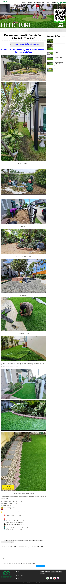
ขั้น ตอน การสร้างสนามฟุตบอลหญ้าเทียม (35, 540)
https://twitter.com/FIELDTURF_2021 (17, 524)
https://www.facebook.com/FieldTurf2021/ (19, 526)
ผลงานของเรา (37, 2)
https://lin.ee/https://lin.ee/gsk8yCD (16, 520)
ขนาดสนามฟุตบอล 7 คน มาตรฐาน (10, 540)
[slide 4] (33, 15)
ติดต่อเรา (54, 2)
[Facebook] (58, 3)
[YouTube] (63, 3)
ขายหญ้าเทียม (4, 542)
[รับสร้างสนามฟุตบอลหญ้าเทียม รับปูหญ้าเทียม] (5, 2)
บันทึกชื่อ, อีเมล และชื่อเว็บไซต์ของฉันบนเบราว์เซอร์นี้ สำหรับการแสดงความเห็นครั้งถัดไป (19, 563)
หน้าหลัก (24, 2)
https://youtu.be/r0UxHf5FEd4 (16, 522)
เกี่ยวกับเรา (30, 2)
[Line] (61, 3)
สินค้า (43, 2)
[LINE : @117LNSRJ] (59, 14)
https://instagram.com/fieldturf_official (19, 528)
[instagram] (65, 3)
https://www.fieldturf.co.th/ (16, 529)
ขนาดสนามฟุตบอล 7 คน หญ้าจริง (22, 540)
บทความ (48, 2)
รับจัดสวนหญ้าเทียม (10, 542)
